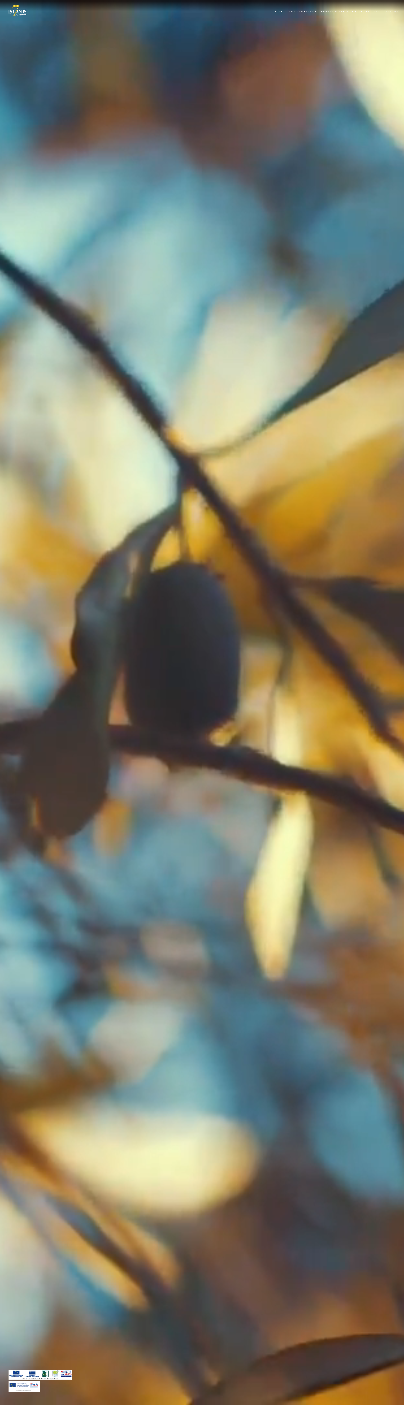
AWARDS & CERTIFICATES (342, 11)
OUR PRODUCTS (301, 11)
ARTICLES (374, 11)
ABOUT (280, 11)
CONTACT (393, 11)
